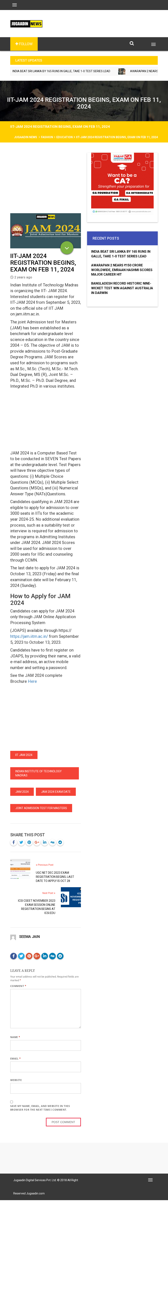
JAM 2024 (22, 791)
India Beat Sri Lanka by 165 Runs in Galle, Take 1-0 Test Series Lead (120, 254)
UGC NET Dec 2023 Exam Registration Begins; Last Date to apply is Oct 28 (55, 876)
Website (16, 1080)
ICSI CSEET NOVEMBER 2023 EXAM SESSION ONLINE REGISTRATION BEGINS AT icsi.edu (36, 907)
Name (15, 1037)
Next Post (48, 893)
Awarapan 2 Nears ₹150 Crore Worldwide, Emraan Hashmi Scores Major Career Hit (121, 270)
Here (32, 681)
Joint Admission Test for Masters (41, 808)
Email (15, 1058)
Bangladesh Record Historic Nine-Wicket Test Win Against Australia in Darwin (122, 288)
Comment (18, 986)
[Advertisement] (45, 183)
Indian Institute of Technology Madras (38, 773)
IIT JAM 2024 (23, 755)
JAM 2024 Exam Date (56, 791)
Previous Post (45, 864)
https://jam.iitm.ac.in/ (29, 636)
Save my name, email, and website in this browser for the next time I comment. (40, 1107)
